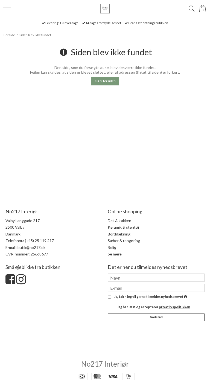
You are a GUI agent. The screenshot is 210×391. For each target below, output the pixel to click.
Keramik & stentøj (123, 227)
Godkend (156, 317)
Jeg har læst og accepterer (153, 307)
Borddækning (119, 234)
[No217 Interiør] (105, 8)
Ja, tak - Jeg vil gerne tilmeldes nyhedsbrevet (149, 297)
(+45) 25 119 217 (39, 240)
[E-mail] (156, 287)
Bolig (112, 247)
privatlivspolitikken (174, 307)
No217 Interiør (105, 364)
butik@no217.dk (31, 247)
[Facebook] (10, 282)
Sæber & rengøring (124, 240)
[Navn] (156, 277)
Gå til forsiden (105, 81)
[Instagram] (21, 282)
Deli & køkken (119, 220)
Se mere (115, 254)
